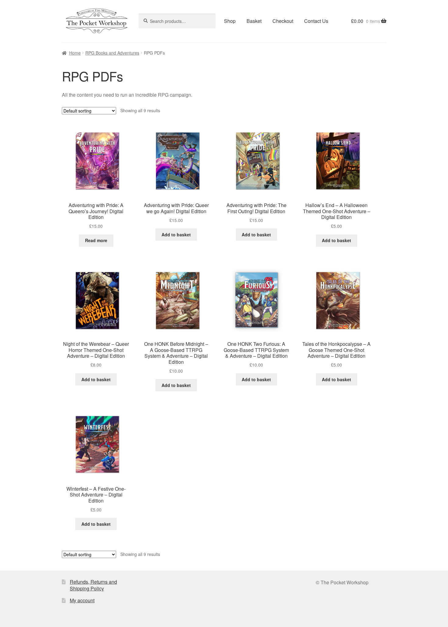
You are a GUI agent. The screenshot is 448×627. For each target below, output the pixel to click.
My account (82, 600)
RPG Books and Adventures (112, 53)
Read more (96, 240)
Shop (230, 20)
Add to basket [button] (176, 234)
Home (75, 53)
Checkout (282, 20)
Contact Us (316, 20)
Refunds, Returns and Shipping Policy (93, 585)
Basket (254, 20)
